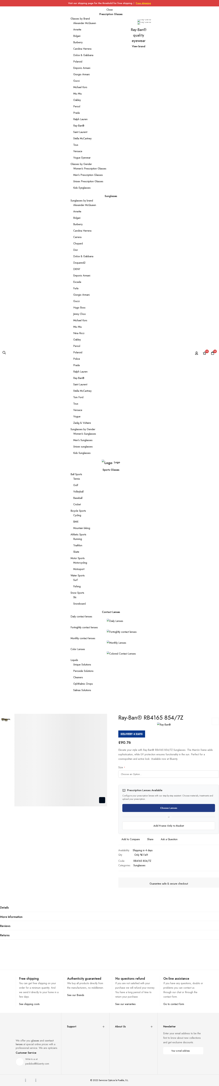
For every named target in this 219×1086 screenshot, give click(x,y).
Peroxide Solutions (83, 671)
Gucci (76, 81)
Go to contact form (173, 1004)
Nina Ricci (78, 333)
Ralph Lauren (80, 119)
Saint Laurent (80, 132)
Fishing (77, 586)
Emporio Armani (81, 68)
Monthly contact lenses (83, 638)
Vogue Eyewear (82, 158)
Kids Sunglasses (82, 453)
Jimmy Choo (79, 314)
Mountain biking (81, 528)
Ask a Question (169, 839)
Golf (75, 485)
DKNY (76, 269)
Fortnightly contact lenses (84, 627)
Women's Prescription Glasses (89, 168)
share (150, 839)
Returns (5, 935)
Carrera (77, 237)
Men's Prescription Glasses (88, 175)
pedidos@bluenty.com (37, 1064)
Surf (75, 580)
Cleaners (78, 677)
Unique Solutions (82, 664)
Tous (75, 145)
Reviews (5, 926)
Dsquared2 (79, 263)
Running (77, 539)
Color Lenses (78, 649)
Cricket (77, 504)
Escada (77, 282)
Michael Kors (80, 87)
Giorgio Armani (81, 74)
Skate (76, 552)
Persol (76, 106)
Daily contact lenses (81, 616)
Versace (77, 151)
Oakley (77, 100)
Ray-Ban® (78, 125)
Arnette (77, 29)
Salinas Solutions (82, 690)
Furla (75, 288)
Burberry (78, 42)
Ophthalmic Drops (83, 684)
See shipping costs (29, 1004)
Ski (74, 597)
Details (4, 908)
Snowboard (79, 604)
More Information (11, 917)
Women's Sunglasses (84, 434)
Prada (76, 113)
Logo (117, 462)
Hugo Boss (79, 307)
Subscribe (199, 1051)
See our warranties (125, 1004)
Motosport (78, 569)
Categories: (124, 865)
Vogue (76, 416)
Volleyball (78, 491)
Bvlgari (76, 36)
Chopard (78, 243)
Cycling (77, 515)
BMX (75, 522)
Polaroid (77, 61)
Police (76, 359)
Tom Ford (78, 397)
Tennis (76, 479)
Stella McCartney (82, 138)
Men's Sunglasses (83, 440)
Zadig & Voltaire (82, 423)
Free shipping (143, 3)
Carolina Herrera (82, 49)
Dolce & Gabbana (83, 55)
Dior (75, 250)
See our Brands (75, 995)
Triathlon (77, 545)
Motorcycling (80, 563)
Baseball (77, 498)
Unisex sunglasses (83, 446)
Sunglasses (139, 865)
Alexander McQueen (84, 23)
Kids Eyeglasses (82, 188)
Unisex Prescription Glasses (88, 181)
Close (109, 10)
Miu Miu (77, 93)
